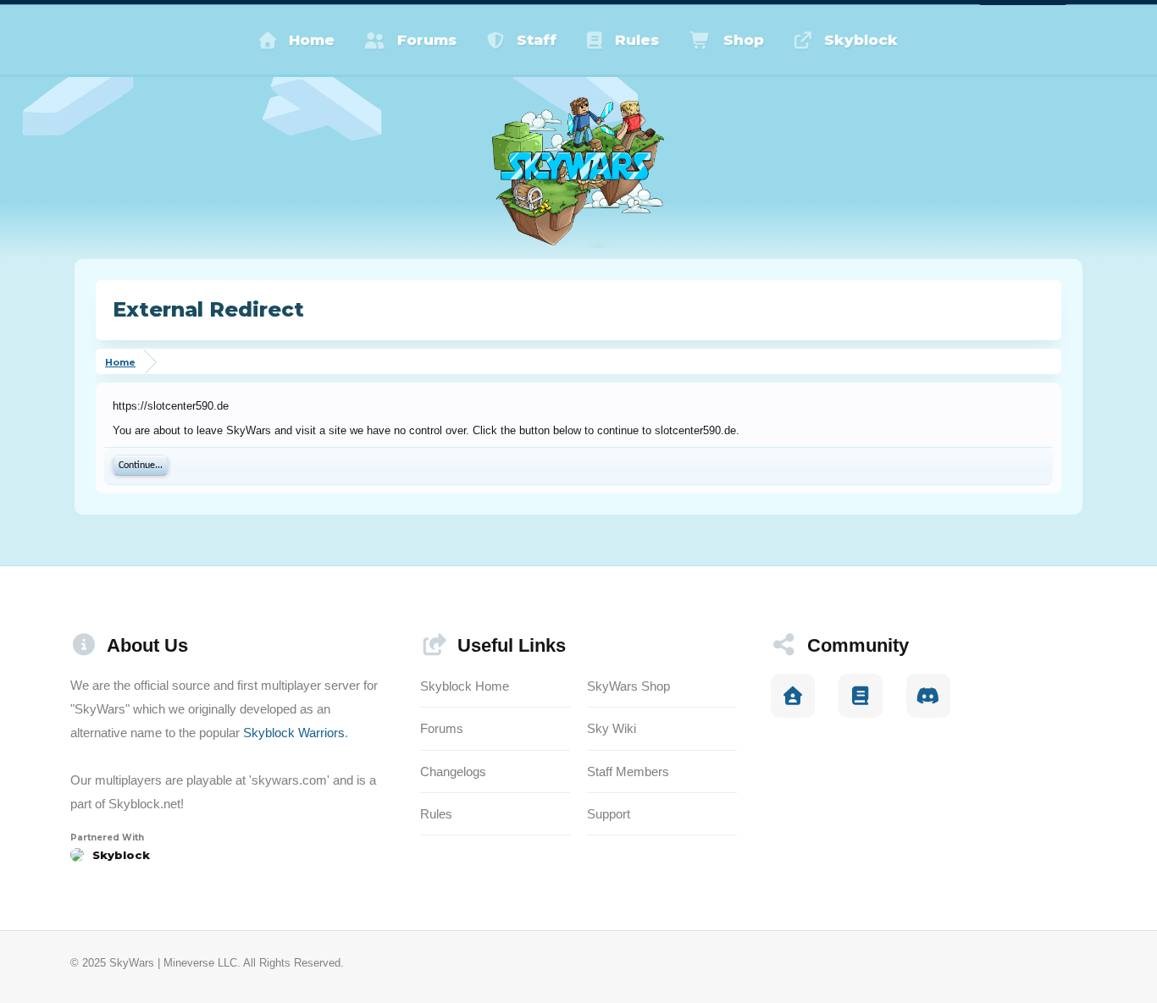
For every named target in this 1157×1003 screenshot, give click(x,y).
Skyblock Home (464, 686)
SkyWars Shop (628, 686)
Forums (427, 39)
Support (608, 814)
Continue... (141, 465)
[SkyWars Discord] (928, 696)
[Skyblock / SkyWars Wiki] (861, 696)
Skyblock (861, 39)
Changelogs (453, 771)
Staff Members (628, 771)
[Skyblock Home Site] (793, 696)
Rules (637, 39)
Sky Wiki (611, 728)
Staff (536, 39)
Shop (743, 39)
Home (312, 39)
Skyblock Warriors (294, 732)
